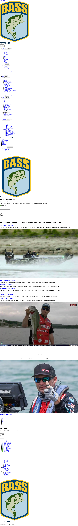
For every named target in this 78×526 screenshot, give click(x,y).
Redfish (5, 62)
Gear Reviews (6, 115)
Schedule (5, 51)
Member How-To (9, 130)
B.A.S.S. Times (9, 125)
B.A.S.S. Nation (5, 140)
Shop (3, 139)
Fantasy (3, 143)
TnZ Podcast (6, 93)
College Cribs (6, 83)
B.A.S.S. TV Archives (10, 132)
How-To (3, 97)
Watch (3, 142)
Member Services (7, 121)
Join (7, 122)
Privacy (1, 522)
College (5, 58)
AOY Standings (7, 69)
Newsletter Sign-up (9, 128)
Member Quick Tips (9, 131)
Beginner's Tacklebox (8, 114)
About (8, 522)
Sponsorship (34, 478)
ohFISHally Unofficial (8, 88)
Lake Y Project (6, 86)
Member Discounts (9, 134)
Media (18, 522)
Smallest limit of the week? (6, 352)
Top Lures (6, 117)
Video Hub (6, 79)
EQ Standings (6, 68)
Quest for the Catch (7, 92)
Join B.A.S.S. (4, 146)
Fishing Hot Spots (7, 108)
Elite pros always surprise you (6, 225)
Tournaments (4, 48)
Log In (7, 135)
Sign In (1, 215)
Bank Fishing (6, 105)
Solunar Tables (6, 107)
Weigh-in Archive (7, 94)
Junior (5, 60)
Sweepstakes (4, 144)
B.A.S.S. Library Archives (10, 133)
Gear (5, 113)
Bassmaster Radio (7, 73)
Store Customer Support (23, 522)
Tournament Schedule (8, 454)
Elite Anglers (6, 460)
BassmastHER (6, 74)
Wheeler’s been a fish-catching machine (8, 356)
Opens (5, 55)
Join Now (8, 217)
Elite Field (6, 67)
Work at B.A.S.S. (29, 478)
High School (6, 59)
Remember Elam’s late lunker (6, 284)
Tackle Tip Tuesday (7, 91)
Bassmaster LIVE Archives (8, 82)
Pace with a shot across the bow (7, 347)
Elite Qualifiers (6, 54)
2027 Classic (6, 52)
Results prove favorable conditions (7, 288)
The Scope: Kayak (7, 81)
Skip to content (2, 0)
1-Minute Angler (7, 106)
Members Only (6, 129)
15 (2, 423)
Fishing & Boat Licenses (8, 103)
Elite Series (6, 53)
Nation (5, 56)
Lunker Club (6, 477)
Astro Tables (6, 468)
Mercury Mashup (7, 89)
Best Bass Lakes (7, 102)
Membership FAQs (9, 126)
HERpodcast (6, 84)
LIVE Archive (6, 464)
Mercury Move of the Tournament (10, 90)
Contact (11, 522)
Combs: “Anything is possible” (6, 298)
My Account (8, 127)
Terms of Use (5, 522)
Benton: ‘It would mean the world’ (7, 280)
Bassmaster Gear (7, 118)
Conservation (6, 100)
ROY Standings (7, 70)
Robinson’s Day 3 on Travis (6, 414)
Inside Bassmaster (7, 85)
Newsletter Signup (7, 152)
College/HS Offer (9, 124)
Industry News (6, 116)
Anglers (3, 63)
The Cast (5, 80)
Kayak (5, 57)
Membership (4, 119)
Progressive (6, 101)
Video (3, 76)
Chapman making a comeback (6, 294)
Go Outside (9, 478)
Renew (7, 123)
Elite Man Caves (7, 72)
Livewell (5, 87)
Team (5, 61)
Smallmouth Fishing (7, 104)
